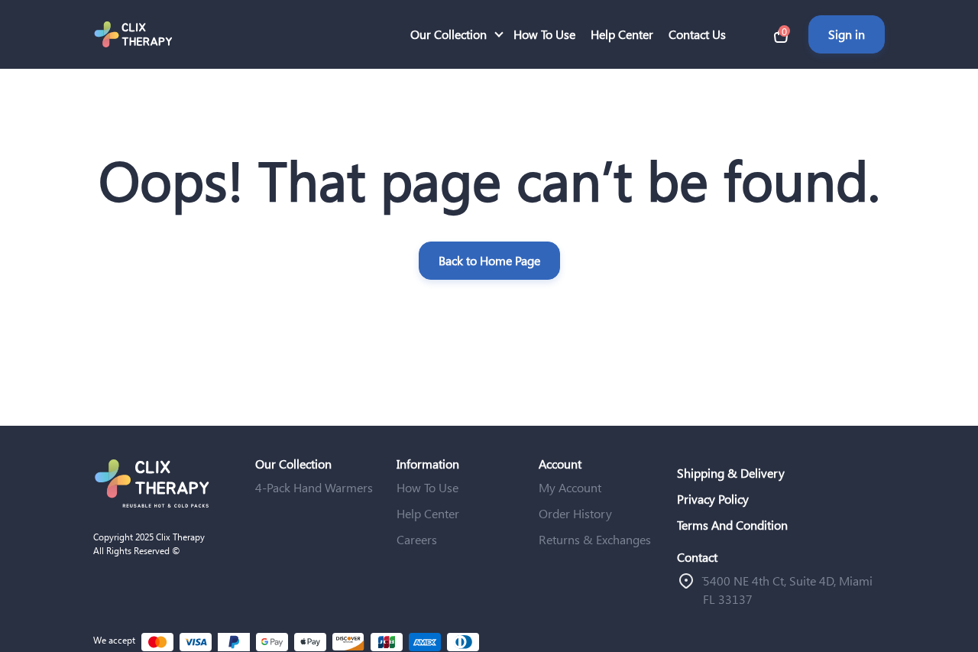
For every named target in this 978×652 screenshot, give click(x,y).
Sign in (846, 34)
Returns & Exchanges (595, 539)
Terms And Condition (732, 525)
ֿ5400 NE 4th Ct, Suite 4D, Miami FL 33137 (788, 590)
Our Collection (448, 34)
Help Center (622, 34)
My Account (570, 487)
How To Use (544, 34)
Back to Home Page (489, 260)
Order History (575, 513)
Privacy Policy (713, 499)
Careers (417, 539)
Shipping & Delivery (731, 473)
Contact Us (697, 34)
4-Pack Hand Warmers (314, 487)
